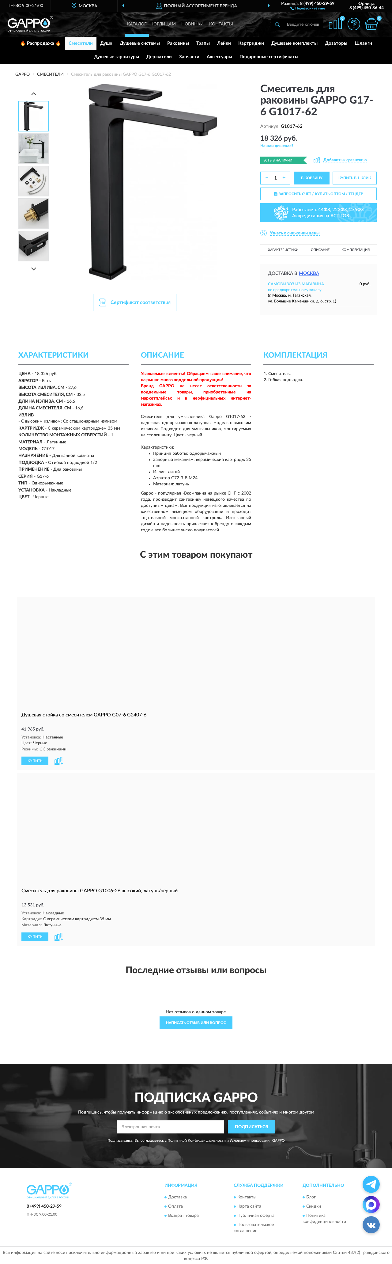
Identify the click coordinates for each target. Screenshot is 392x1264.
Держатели (159, 57)
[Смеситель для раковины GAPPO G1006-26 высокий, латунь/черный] (196, 829)
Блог (311, 1197)
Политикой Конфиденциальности (197, 1140)
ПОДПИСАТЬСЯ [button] (251, 1127)
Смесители (81, 43)
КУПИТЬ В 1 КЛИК (354, 178)
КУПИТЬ (35, 761)
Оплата (175, 1206)
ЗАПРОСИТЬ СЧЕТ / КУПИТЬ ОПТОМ (321, 194)
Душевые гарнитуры (116, 57)
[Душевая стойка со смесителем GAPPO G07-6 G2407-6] (196, 653)
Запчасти (189, 57)
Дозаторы (336, 43)
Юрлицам (164, 24)
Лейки (224, 43)
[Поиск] (277, 24)
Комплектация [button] (355, 250)
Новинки (192, 24)
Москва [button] (309, 273)
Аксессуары (219, 57)
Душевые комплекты (294, 43)
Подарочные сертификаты (268, 57)
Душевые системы (140, 43)
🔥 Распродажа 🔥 (40, 43)
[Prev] (33, 93)
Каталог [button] (137, 24)
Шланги (363, 43)
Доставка (177, 1197)
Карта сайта (249, 1206)
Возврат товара (183, 1215)
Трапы (203, 43)
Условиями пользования (250, 1140)
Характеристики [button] (283, 250)
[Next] (33, 268)
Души (106, 43)
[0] (371, 24)
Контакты (221, 24)
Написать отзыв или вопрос (196, 1023)
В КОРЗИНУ (311, 178)
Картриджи (251, 43)
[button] (307, 8)
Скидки (313, 1206)
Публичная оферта (255, 1215)
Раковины (178, 43)
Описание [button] (320, 250)
